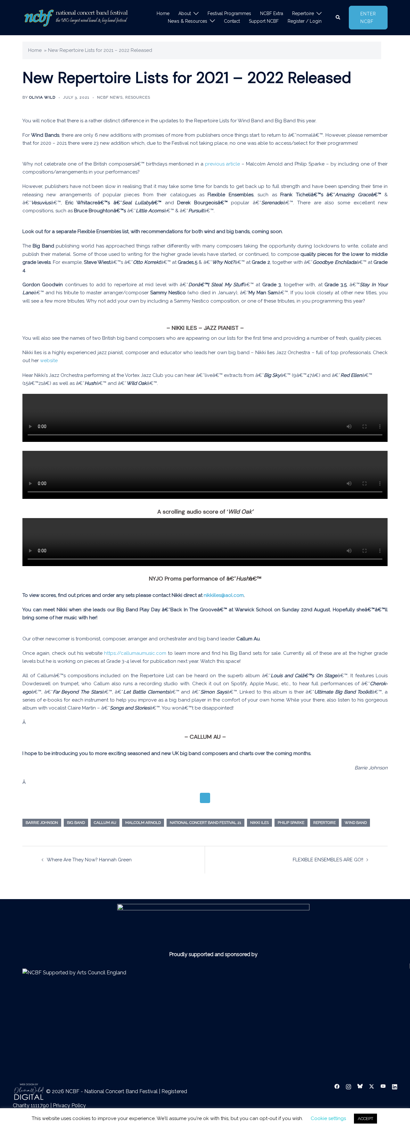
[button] (338, 17)
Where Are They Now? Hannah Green (89, 860)
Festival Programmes (229, 13)
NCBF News (110, 97)
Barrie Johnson (42, 822)
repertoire (324, 822)
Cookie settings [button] (328, 1118)
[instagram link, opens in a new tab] (348, 1086)
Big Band (76, 822)
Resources (137, 97)
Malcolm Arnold (143, 822)
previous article (222, 164)
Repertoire (303, 13)
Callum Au (105, 822)
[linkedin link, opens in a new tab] (394, 1086)
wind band (356, 822)
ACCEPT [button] (365, 1118)
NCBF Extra (271, 13)
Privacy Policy (69, 1105)
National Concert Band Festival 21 (205, 822)
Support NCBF (264, 21)
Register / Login (305, 21)
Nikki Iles (259, 822)
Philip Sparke (291, 822)
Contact (232, 21)
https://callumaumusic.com (135, 653)
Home (163, 13)
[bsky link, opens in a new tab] (360, 1086)
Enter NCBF (368, 17)
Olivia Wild (42, 97)
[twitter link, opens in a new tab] (371, 1086)
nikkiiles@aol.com (224, 595)
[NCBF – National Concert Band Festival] (75, 17)
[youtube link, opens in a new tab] (383, 1086)
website (49, 360)
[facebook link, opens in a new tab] (337, 1086)
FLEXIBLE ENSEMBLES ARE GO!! (328, 860)
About (184, 13)
